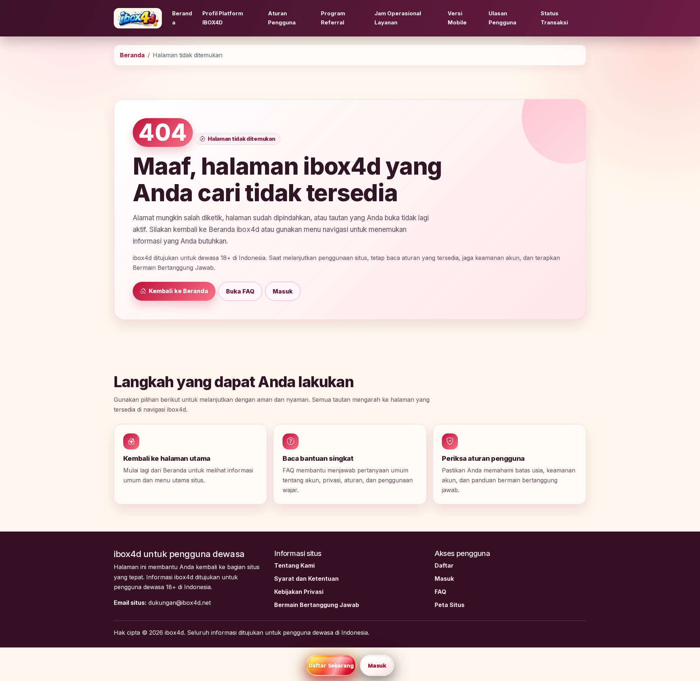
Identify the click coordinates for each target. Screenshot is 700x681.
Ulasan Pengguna (502, 18)
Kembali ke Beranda (177, 291)
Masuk (283, 291)
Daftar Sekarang (331, 665)
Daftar (444, 565)
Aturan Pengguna (282, 18)
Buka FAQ (240, 291)
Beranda (182, 18)
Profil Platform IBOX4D (222, 18)
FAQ (440, 591)
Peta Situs (449, 604)
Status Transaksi (554, 18)
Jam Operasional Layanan (397, 18)
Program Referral (333, 18)
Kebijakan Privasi (298, 591)
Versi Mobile (457, 18)
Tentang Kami (294, 565)
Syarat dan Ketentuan (306, 578)
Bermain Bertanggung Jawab (316, 604)
